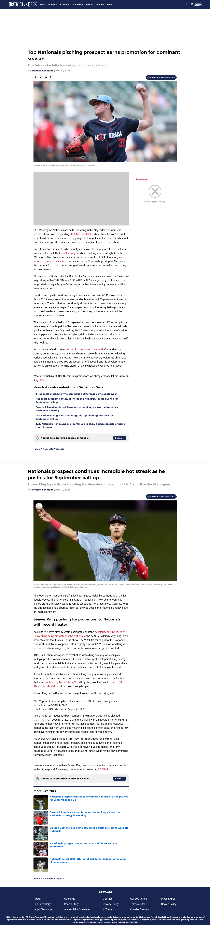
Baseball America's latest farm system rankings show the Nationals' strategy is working (77, 409)
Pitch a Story (71, 904)
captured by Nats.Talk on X (60, 682)
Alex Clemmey (66, 253)
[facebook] (186, 4)
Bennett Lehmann (42, 70)
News (42, 4)
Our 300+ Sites (138, 898)
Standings (77, 4)
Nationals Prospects (53, 449)
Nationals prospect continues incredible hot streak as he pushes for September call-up (77, 400)
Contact (107, 898)
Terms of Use (137, 904)
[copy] (51, 77)
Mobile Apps (168, 898)
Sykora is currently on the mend (85, 349)
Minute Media (18, 917)
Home (36, 449)
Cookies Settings (140, 909)
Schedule (64, 4)
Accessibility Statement (77, 909)
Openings (69, 898)
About (37, 898)
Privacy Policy (111, 904)
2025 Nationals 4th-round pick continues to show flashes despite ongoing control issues (80, 426)
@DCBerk (41, 380)
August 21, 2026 (76, 709)
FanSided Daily (42, 904)
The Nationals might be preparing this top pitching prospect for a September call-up (75, 417)
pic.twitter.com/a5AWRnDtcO (50, 705)
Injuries (100, 4)
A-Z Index (108, 909)
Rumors (52, 4)
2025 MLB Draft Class (82, 234)
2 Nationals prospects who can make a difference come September (76, 394)
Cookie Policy (168, 904)
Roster (89, 4)
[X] (192, 4)
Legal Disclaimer (43, 909)
